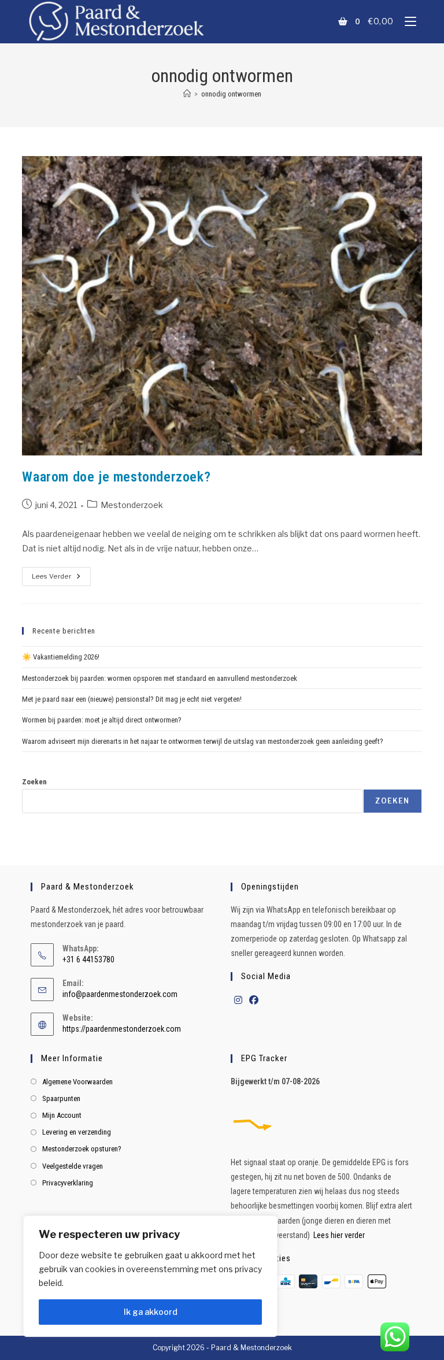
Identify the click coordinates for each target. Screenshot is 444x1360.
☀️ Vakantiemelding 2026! (60, 657)
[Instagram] (238, 1000)
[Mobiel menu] (406, 21)
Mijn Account (62, 1115)
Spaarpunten (61, 1098)
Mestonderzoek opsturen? (81, 1148)
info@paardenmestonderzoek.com (119, 994)
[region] (150, 1276)
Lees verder (61, 573)
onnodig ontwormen (231, 94)
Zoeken (34, 781)
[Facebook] (253, 1000)
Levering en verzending (76, 1132)
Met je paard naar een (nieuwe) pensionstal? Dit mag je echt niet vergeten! (132, 699)
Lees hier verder (339, 1235)
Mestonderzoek (132, 505)
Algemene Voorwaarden (77, 1081)
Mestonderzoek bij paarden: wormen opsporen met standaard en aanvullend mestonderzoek (159, 678)
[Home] (187, 94)
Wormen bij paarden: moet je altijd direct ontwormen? (102, 720)
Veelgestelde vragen (72, 1166)
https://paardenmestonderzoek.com (121, 1028)
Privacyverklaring (67, 1183)
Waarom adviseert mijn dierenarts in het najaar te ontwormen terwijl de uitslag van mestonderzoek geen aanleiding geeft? (202, 741)
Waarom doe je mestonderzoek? (116, 477)
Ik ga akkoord (150, 1312)
